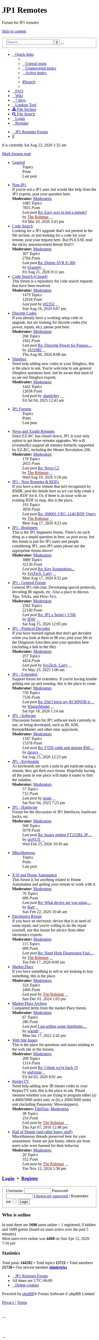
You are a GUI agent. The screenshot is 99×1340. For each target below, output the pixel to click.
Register (29, 1178)
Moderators (42, 198)
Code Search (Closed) (29, 276)
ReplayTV (20, 1081)
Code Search (22, 226)
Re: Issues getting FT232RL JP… (65, 835)
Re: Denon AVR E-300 (56, 263)
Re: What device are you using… (64, 902)
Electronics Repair (27, 916)
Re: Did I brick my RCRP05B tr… (66, 702)
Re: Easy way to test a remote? (62, 212)
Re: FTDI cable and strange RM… (66, 748)
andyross (34, 1072)
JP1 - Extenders (24, 674)
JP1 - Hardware (24, 807)
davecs (32, 752)
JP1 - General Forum (29, 582)
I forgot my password (51, 1196)
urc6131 (34, 839)
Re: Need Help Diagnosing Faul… (66, 953)
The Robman (37, 217)
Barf (31, 907)
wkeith (32, 1031)
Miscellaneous (23, 852)
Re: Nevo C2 (48, 468)
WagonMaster (38, 706)
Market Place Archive (29, 1003)
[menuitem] (34, 63)
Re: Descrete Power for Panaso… (65, 345)
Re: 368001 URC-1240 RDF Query (67, 514)
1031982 (34, 350)
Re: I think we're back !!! (58, 1067)
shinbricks (58, 1267)
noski (47, 798)
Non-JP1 (19, 185)
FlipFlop (41, 1109)
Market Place (22, 967)
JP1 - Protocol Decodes (31, 628)
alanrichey (51, 396)
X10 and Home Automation (34, 875)
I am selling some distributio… (62, 1026)
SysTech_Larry (39, 573)
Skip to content (14, 31)
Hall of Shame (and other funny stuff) (42, 1132)
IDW (31, 619)
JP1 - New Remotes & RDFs (35, 482)
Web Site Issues (24, 1040)
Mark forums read (16, 154)
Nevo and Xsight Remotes (33, 431)
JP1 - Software (24, 715)
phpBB (28, 1294)
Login (8, 1178)
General (18, 162)
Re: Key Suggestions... (56, 569)
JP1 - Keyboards (25, 761)
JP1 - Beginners (25, 527)
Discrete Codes (24, 313)
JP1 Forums (21, 409)
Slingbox (19, 359)
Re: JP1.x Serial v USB (57, 615)
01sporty (34, 267)
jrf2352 (49, 304)
